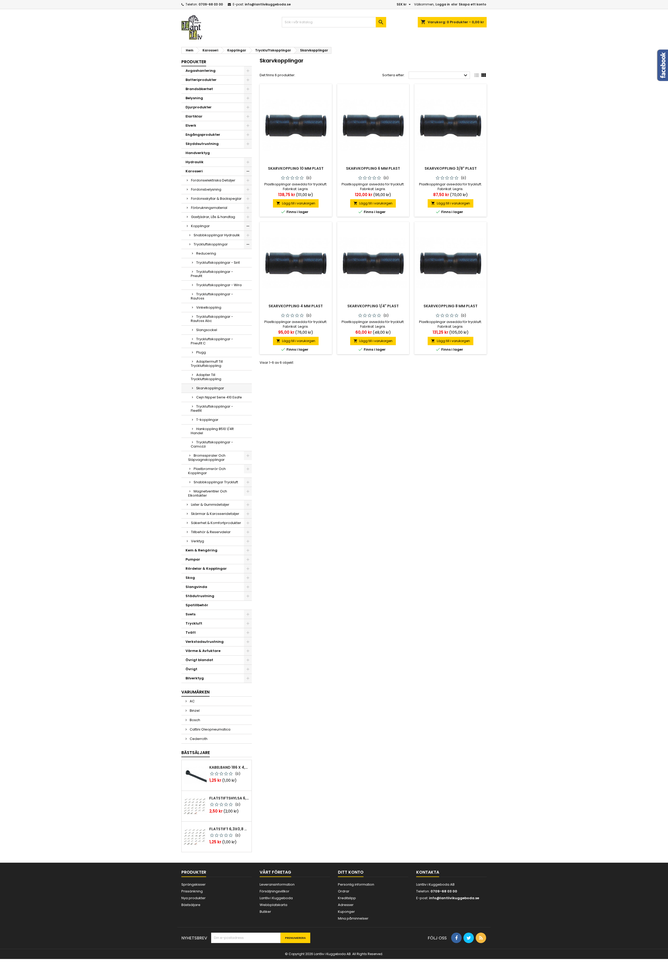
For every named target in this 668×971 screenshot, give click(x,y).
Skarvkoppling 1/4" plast (373, 306)
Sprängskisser (193, 884)
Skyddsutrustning (202, 143)
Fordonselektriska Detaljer (213, 180)
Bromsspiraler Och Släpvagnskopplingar (206, 457)
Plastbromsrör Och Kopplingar (207, 470)
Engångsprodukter (203, 134)
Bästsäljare (195, 753)
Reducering (206, 253)
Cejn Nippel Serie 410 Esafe (219, 397)
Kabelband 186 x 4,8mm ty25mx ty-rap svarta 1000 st (229, 767)
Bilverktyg (195, 678)
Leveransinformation (277, 884)
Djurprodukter (199, 107)
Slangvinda (196, 586)
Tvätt (191, 632)
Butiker (265, 911)
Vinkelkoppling (208, 307)
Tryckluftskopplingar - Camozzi (212, 444)
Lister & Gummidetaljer (210, 504)
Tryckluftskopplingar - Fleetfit (212, 408)
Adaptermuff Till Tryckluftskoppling (207, 363)
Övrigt (191, 669)
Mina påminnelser (353, 918)
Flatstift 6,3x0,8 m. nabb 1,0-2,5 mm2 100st (229, 829)
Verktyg (197, 541)
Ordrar (343, 891)
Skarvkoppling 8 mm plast (451, 306)
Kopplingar (200, 225)
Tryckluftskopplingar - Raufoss (212, 296)
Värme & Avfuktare (203, 650)
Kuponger (346, 911)
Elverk (191, 125)
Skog (190, 577)
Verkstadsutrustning (205, 641)
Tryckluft (194, 623)
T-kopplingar (207, 419)
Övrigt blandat (199, 659)
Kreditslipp (347, 898)
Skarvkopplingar (210, 388)
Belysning (194, 98)
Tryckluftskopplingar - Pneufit (212, 273)
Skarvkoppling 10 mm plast (296, 168)
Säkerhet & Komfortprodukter (216, 522)
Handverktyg (198, 152)
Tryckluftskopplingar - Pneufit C (212, 341)
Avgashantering (201, 70)
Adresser (346, 904)
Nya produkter (193, 898)
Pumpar (193, 559)
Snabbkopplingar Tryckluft (216, 482)
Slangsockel (206, 329)
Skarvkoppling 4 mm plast (296, 306)
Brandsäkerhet (199, 88)
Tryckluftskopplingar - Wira (219, 285)
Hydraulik (195, 162)
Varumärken (195, 692)
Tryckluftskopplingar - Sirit (218, 262)
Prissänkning (192, 891)
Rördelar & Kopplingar (206, 568)
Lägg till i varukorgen (295, 203)
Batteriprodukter (201, 79)
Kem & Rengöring (201, 550)
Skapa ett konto (472, 4)
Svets (190, 614)
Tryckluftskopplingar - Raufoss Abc (212, 318)
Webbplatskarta (273, 904)
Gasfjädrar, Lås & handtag (213, 216)
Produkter (193, 62)
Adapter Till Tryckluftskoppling (206, 376)
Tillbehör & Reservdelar (211, 531)
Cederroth (198, 738)
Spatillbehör (197, 605)
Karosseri (194, 171)
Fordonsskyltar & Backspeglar (216, 198)
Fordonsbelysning (206, 189)
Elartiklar (194, 116)
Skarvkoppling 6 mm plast (373, 168)
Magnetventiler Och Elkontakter (207, 493)
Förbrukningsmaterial (209, 207)
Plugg (201, 352)
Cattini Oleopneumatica (209, 729)
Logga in (443, 4)
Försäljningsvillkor (274, 891)
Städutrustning (200, 595)
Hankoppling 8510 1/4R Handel (212, 431)
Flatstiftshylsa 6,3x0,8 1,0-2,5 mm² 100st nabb (229, 798)
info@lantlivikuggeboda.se (268, 4)
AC (192, 701)
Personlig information (356, 884)
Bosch (194, 719)
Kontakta (427, 872)
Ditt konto (350, 872)
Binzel (194, 710)
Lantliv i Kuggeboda (276, 898)
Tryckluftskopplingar (211, 244)
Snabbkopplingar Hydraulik (217, 235)
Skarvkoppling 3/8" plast (451, 168)
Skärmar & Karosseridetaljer (215, 513)
